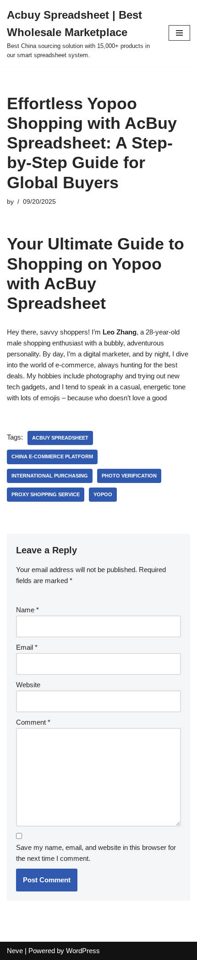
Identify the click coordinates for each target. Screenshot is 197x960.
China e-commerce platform (52, 456)
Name (27, 610)
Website (28, 685)
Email (27, 647)
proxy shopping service (45, 494)
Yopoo (102, 494)
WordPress (83, 951)
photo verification (129, 475)
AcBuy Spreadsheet (60, 437)
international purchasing (49, 475)
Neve (15, 951)
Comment (33, 722)
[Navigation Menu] (179, 33)
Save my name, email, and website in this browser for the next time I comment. (96, 852)
